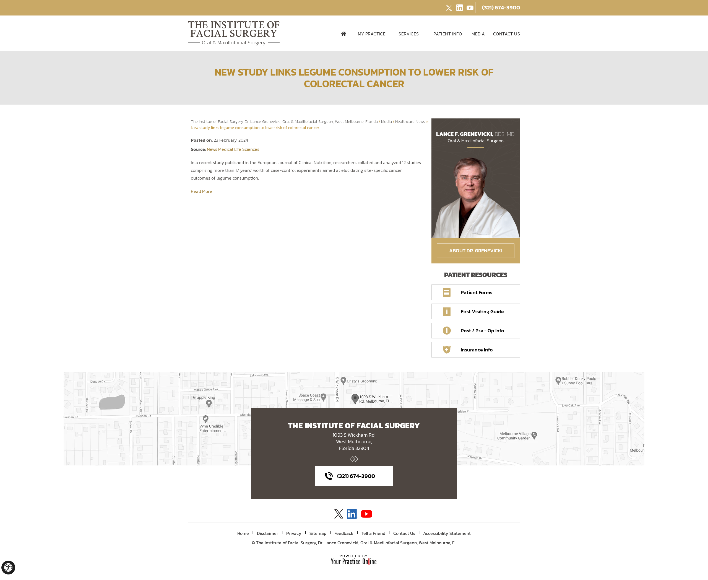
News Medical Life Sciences (233, 149)
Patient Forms (476, 292)
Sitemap (317, 533)
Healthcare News (410, 121)
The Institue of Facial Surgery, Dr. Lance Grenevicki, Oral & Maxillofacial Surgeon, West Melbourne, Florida (284, 121)
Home (344, 33)
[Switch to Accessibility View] (8, 567)
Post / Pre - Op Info (482, 330)
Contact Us (404, 533)
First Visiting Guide (482, 311)
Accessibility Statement (447, 533)
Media (386, 121)
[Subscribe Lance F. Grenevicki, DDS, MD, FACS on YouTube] (459, 5)
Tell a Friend (373, 533)
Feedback (343, 533)
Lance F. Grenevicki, (476, 137)
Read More (201, 191)
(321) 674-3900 (501, 7)
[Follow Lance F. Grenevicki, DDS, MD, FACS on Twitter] (448, 5)
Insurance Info (477, 349)
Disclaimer (267, 533)
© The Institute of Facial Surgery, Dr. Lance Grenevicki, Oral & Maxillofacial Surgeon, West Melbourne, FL (354, 542)
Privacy (293, 533)
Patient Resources (475, 274)
